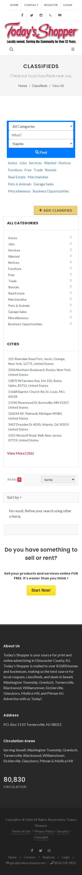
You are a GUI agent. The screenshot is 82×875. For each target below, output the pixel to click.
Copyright (41, 837)
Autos (12, 163)
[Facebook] (22, 15)
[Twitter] (31, 15)
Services (35, 163)
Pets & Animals (19, 184)
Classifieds (39, 86)
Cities (13, 344)
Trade (38, 170)
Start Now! (41, 590)
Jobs (23, 163)
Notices (64, 163)
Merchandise (38, 177)
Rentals (50, 170)
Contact (31, 5)
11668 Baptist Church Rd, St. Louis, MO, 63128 (36, 394)
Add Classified (58, 210)
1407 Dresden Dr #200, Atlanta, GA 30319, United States (38, 426)
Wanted (50, 163)
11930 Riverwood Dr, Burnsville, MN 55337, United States (38, 405)
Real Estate (17, 177)
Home (14, 5)
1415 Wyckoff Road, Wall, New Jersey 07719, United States (35, 437)
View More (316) (20, 453)
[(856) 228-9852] (50, 15)
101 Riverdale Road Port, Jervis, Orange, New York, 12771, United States (36, 361)
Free (27, 170)
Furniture (15, 170)
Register (51, 5)
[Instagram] (41, 15)
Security (63, 831)
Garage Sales (43, 184)
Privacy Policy (44, 831)
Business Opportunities (51, 191)
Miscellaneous (19, 191)
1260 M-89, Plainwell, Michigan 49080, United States (35, 416)
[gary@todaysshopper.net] (59, 15)
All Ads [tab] (13, 479)
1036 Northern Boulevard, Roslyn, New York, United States (39, 372)
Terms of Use (21, 831)
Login (67, 5)
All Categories (22, 223)
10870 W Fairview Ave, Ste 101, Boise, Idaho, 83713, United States (35, 383)
